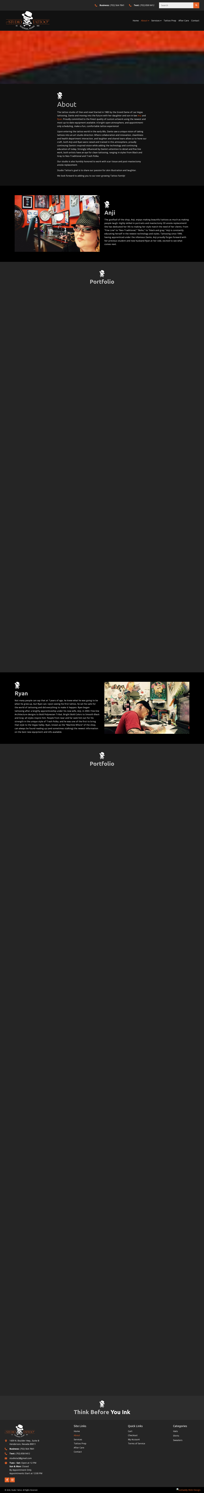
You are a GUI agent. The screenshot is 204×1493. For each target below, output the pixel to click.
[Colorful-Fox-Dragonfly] (94, 576)
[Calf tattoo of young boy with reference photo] (94, 418)
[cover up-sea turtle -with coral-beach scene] (126, 1088)
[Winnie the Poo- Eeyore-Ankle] (126, 576)
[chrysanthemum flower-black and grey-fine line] (62, 1300)
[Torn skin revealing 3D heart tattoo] (126, 790)
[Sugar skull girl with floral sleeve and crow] (62, 368)
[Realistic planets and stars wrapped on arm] (158, 903)
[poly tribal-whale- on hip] (62, 1154)
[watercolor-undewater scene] (31, 1300)
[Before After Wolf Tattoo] (158, 422)
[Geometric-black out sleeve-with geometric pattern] (31, 1370)
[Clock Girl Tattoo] (62, 490)
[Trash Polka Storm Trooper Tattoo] (62, 781)
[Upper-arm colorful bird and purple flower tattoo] (126, 905)
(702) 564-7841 (117, 5)
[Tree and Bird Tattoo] (126, 416)
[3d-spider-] (126, 1158)
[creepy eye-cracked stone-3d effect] (94, 1194)
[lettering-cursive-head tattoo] (158, 1121)
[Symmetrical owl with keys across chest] (31, 300)
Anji (139, 115)
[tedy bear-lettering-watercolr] (94, 1123)
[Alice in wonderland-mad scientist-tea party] (31, 1335)
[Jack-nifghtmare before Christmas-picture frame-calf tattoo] (31, 576)
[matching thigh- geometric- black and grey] (31, 1264)
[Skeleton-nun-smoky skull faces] (31, 1052)
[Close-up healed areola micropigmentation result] (158, 474)
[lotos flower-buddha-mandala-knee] (62, 1194)
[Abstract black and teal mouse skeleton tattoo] (62, 1008)
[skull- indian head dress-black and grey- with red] (94, 1088)
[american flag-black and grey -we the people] (126, 1119)
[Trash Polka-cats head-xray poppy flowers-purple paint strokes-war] (158, 1158)
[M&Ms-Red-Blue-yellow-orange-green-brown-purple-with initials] (158, 612)
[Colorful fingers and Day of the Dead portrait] (126, 859)
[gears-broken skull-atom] (31, 1229)
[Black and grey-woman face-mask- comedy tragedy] (31, 647)
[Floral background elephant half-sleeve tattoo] (94, 951)
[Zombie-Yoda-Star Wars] (94, 1001)
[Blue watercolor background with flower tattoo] (94, 790)
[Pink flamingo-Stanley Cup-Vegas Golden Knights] (158, 576)
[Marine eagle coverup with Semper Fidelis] (62, 419)
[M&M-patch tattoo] (158, 541)
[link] (136, 20)
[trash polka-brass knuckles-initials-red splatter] (62, 1088)
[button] (148, 20)
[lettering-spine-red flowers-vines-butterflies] (94, 1052)
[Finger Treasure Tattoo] (126, 297)
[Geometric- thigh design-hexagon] (158, 1229)
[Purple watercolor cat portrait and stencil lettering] (62, 859)
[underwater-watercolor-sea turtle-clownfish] (126, 1264)
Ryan (59, 119)
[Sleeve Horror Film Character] (126, 360)
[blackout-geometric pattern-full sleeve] (158, 1335)
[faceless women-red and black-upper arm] (94, 541)
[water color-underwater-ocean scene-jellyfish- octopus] (62, 1264)
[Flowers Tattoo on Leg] (62, 956)
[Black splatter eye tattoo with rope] (31, 903)
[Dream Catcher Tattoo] (158, 317)
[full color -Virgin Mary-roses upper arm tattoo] (31, 541)
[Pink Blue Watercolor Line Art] (31, 944)
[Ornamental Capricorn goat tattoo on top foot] (94, 371)
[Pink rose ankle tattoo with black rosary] (62, 905)
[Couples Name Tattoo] (31, 470)
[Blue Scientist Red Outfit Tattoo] (158, 855)
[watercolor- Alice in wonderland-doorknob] (158, 1300)
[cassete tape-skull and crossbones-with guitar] (31, 1158)
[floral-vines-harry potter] (126, 1370)
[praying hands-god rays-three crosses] (158, 1052)
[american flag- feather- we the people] (62, 1370)
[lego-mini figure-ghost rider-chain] (158, 1088)
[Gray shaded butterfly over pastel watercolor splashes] (31, 430)
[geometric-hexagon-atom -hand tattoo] (94, 1229)
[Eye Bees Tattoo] (158, 954)
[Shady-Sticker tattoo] (158, 1001)
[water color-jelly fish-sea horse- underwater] (94, 1264)
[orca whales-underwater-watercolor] (158, 1264)
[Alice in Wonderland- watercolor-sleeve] (94, 1300)
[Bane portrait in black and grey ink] (31, 790)
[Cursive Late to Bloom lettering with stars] (94, 469)
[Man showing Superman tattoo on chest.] (62, 537)
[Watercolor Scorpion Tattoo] (94, 854)
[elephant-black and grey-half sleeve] (62, 1123)
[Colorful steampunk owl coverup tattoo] (62, 298)
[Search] (196, 5)
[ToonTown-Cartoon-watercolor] (31, 612)
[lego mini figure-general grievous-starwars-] (31, 1123)
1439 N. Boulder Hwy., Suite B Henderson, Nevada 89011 (24, 1442)
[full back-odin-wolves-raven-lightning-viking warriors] (31, 1088)
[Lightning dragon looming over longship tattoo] (126, 953)
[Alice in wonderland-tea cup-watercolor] (126, 1300)
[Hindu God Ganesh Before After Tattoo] (94, 298)
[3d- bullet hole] (94, 1154)
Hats (175, 1431)
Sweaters (177, 1440)
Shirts (176, 1435)
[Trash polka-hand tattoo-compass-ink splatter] (126, 1001)
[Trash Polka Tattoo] (31, 849)
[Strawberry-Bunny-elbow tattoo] (94, 612)
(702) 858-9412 (147, 5)
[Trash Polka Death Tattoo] (94, 899)
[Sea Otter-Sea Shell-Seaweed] (126, 612)
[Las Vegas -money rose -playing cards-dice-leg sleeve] (126, 1194)
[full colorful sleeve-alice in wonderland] (62, 1335)
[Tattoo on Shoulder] (31, 1009)
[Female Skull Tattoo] (158, 376)
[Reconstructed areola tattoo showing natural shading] (126, 474)
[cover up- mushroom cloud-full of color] (126, 1052)
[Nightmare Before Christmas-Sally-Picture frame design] (62, 576)
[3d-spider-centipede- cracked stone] (158, 1194)
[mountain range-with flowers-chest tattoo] (126, 541)
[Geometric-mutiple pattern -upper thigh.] (126, 1229)
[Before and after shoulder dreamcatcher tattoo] (31, 360)
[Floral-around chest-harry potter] (94, 1370)
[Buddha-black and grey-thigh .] (31, 1194)
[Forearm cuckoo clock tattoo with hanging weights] (158, 802)
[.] (94, 1335)
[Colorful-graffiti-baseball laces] (62, 1229)
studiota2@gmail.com (20, 1458)
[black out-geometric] (126, 1335)
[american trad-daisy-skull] (62, 1052)
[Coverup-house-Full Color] (62, 612)
